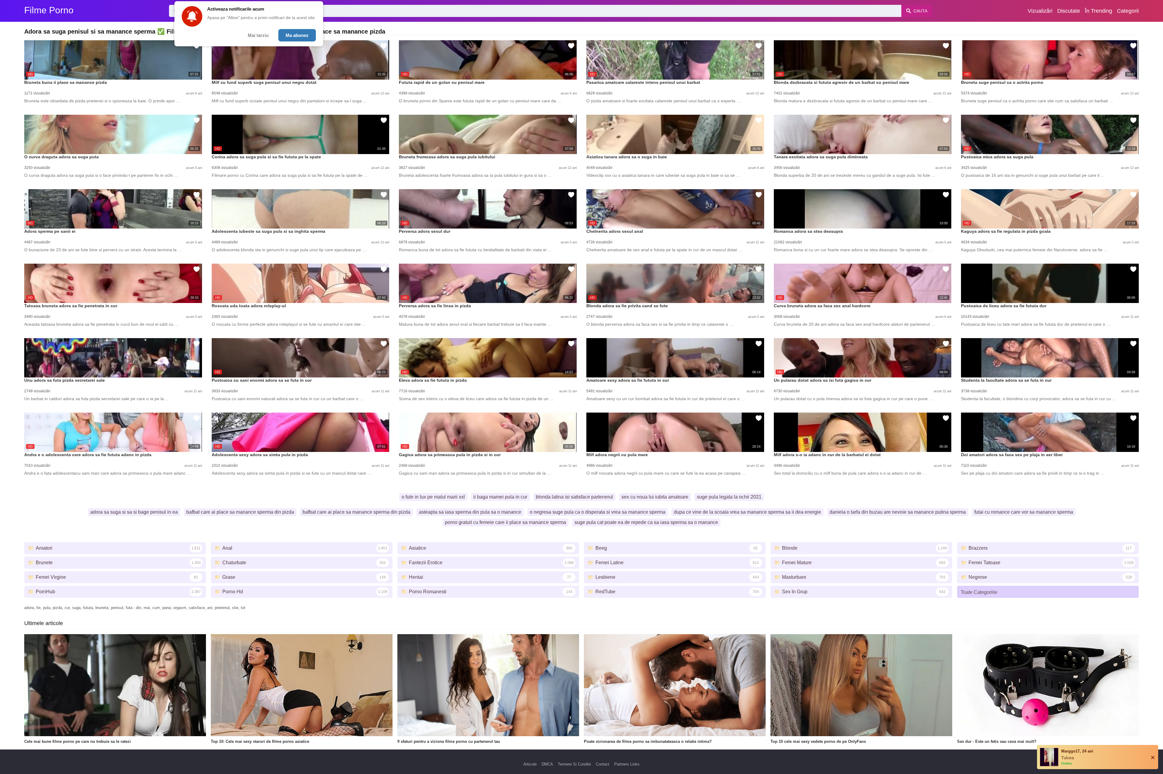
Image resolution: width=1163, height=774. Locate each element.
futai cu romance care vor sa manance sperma (1023, 512)
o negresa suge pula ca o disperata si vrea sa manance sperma (597, 512)
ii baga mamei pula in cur (500, 496)
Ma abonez (297, 35)
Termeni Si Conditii (574, 764)
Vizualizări (1040, 11)
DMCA (547, 764)
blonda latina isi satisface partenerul (574, 496)
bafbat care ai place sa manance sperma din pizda (240, 512)
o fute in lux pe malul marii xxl (433, 496)
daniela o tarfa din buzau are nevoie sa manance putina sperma (898, 512)
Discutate (1068, 11)
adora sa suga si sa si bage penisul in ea (134, 512)
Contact (602, 764)
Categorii (1128, 11)
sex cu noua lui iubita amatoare (654, 496)
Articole (530, 764)
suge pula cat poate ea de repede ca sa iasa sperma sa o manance (646, 522)
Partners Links (627, 764)
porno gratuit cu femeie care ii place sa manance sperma (505, 522)
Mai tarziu (258, 35)
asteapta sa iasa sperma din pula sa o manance (470, 512)
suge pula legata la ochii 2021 (729, 496)
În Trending (1098, 11)
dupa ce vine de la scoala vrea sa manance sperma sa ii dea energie (747, 512)
